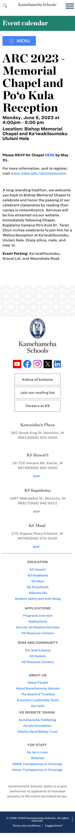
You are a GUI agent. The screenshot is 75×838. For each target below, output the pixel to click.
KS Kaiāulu (38, 656)
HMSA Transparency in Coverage (37, 764)
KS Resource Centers (38, 633)
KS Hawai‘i (38, 569)
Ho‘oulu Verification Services (38, 627)
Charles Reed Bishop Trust (37, 731)
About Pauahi (38, 682)
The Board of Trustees (38, 694)
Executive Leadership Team (38, 700)
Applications (37, 621)
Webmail (37, 758)
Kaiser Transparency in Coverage (37, 769)
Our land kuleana (38, 650)
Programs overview (37, 615)
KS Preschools (38, 587)
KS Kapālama (38, 575)
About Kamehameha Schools (38, 688)
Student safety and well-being (38, 598)
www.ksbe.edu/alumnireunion (38, 173)
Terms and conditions (26, 825)
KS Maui (37, 581)
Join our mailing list (37, 392)
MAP (36, 476)
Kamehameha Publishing (37, 720)
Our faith (37, 706)
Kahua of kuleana (37, 379)
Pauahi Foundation (37, 725)
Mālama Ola (38, 593)
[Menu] (69, 6)
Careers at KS (37, 406)
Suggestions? (54, 825)
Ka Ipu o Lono (37, 752)
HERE (50, 155)
